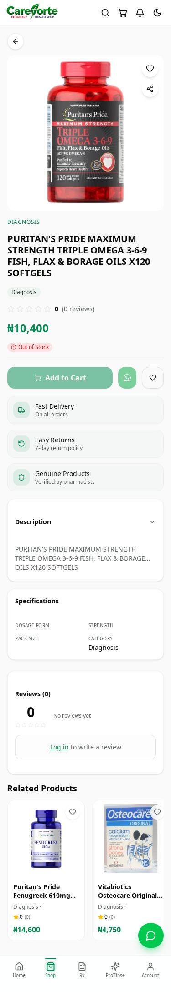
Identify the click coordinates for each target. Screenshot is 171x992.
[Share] (150, 89)
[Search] (105, 13)
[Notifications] (140, 13)
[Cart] (122, 13)
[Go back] (15, 41)
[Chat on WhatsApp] (151, 935)
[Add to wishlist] (150, 69)
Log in (59, 747)
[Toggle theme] (157, 13)
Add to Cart (52, 868)
